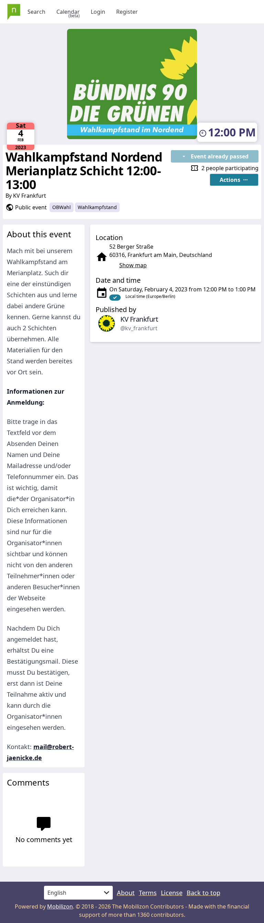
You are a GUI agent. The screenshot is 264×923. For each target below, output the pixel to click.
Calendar (68, 12)
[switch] (115, 297)
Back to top (203, 893)
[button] (234, 180)
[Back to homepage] (14, 11)
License (172, 893)
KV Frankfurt (29, 195)
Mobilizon (60, 906)
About (126, 893)
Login (98, 11)
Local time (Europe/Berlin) (150, 296)
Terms (148, 893)
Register (127, 11)
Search (36, 11)
